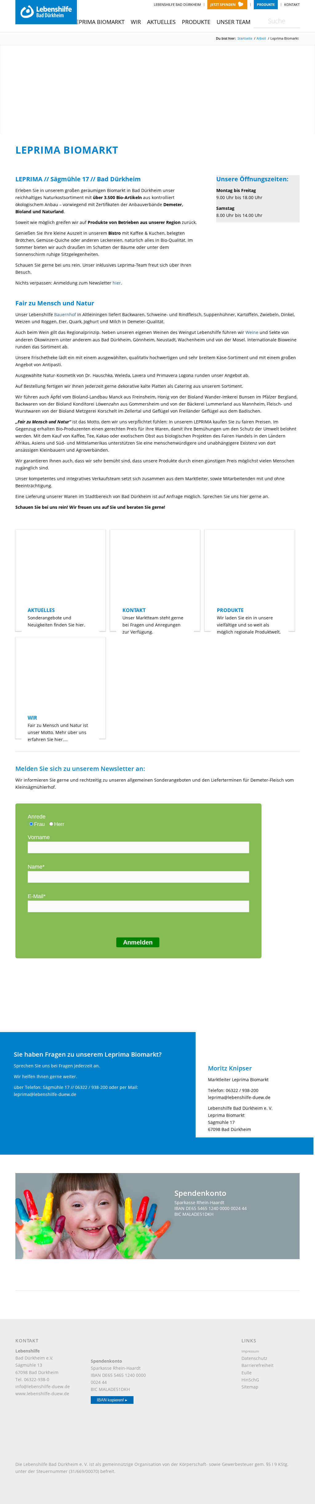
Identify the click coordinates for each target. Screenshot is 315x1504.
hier (117, 283)
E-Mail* (37, 896)
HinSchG (250, 1380)
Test (201, 1228)
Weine (251, 332)
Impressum (250, 1351)
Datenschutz (254, 1358)
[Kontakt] (155, 568)
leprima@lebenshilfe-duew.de (45, 1094)
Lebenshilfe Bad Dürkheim (177, 4)
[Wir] (60, 675)
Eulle (246, 1373)
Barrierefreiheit (257, 1365)
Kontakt (292, 4)
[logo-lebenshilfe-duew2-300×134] (46, 12)
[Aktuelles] (60, 568)
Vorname (39, 837)
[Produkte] (250, 568)
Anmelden (138, 942)
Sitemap (249, 1387)
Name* (36, 867)
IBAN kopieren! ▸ (112, 1400)
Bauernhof (65, 314)
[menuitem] (177, 4)
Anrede (37, 817)
